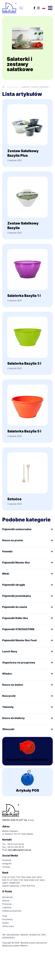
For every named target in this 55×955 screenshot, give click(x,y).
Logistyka (6, 907)
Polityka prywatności (11, 911)
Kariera (5, 923)
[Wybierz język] (43, 8)
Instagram (7, 863)
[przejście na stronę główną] (10, 8)
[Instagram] (38, 8)
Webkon (24, 945)
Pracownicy (7, 919)
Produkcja (7, 904)
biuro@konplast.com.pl (19, 850)
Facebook (6, 860)
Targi (4, 916)
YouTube (6, 867)
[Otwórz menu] (50, 8)
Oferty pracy (8, 926)
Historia (5, 900)
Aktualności (7, 897)
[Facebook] (34, 8)
